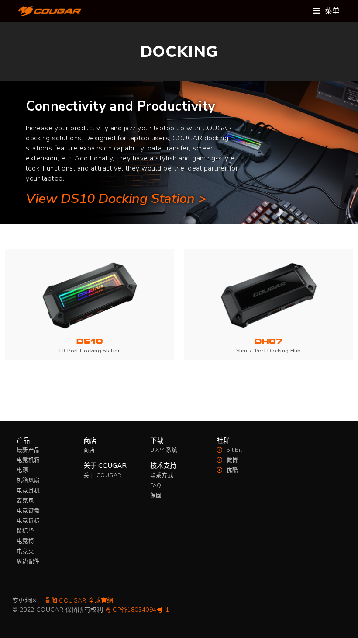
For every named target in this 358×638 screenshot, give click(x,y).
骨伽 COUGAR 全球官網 (79, 600)
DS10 (89, 341)
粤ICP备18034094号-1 (137, 610)
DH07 (268, 341)
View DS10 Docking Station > (116, 198)
